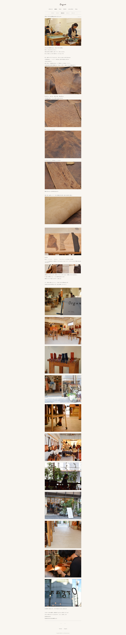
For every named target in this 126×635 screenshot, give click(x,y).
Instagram (65, 628)
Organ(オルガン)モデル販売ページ (51, 618)
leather (64, 9)
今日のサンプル (53, 63)
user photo (70, 9)
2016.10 (62, 13)
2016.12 (73, 13)
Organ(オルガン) (48, 616)
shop (76, 9)
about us (51, 9)
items (60, 9)
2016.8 (52, 13)
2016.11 (67, 13)
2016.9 (57, 13)
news (56, 9)
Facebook (60, 628)
